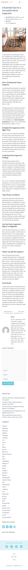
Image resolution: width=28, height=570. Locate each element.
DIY (3, 445)
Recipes (4, 496)
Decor (4, 442)
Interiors (4, 473)
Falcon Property (7, 454)
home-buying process (12, 288)
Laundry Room (6, 480)
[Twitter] (16, 546)
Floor (3, 459)
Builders (4, 433)
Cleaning (5, 438)
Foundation (5, 461)
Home (9, 21)
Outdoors (5, 489)
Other (4, 487)
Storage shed (6, 508)
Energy (4, 449)
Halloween (5, 463)
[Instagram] (21, 546)
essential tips (17, 296)
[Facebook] (11, 546)
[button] (19, 2)
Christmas (5, 435)
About (14, 553)
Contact (14, 559)
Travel (4, 515)
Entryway (5, 452)
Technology (5, 513)
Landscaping (6, 477)
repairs (4, 498)
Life (3, 482)
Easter (4, 447)
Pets (3, 491)
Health (4, 466)
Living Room (6, 484)
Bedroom (5, 431)
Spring (4, 505)
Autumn (4, 426)
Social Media (6, 503)
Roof (3, 501)
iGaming (4, 470)
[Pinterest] (6, 546)
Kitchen (4, 475)
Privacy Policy (14, 556)
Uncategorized (6, 517)
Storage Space (6, 510)
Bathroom (5, 428)
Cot (3, 440)
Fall (3, 456)
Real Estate (5, 494)
